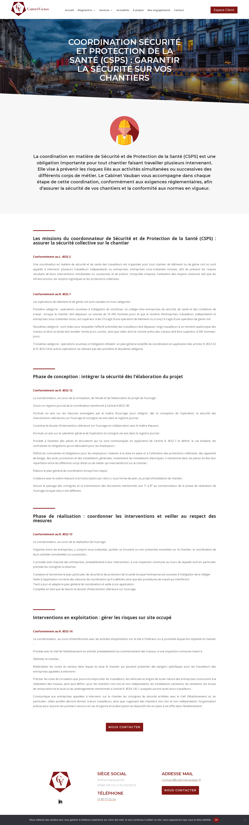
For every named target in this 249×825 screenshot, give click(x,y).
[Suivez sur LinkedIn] (60, 802)
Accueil (69, 10)
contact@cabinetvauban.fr (181, 780)
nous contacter (124, 727)
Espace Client (224, 10)
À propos (138, 10)
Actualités (123, 10)
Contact (179, 10)
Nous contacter (180, 790)
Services (104, 10)
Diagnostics (85, 10)
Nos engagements (159, 10)
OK (216, 819)
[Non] (244, 820)
